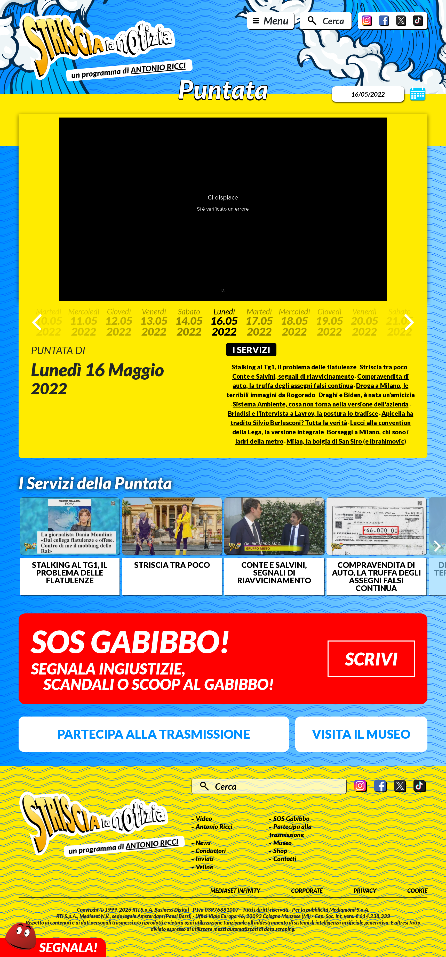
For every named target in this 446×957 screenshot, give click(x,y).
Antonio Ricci (214, 826)
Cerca (333, 20)
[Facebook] (384, 20)
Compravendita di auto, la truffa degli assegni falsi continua (376, 576)
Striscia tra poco (383, 367)
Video (204, 818)
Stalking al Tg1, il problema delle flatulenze (294, 367)
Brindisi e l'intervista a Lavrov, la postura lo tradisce (303, 413)
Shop (280, 850)
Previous (37, 322)
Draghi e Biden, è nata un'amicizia (366, 394)
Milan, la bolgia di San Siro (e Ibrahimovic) (346, 441)
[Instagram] (367, 20)
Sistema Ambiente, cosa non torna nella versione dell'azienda (321, 404)
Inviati (205, 858)
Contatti (284, 858)
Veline (204, 867)
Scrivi (371, 658)
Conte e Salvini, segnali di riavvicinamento (293, 376)
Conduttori (211, 850)
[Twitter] (401, 20)
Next (409, 322)
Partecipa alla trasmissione (153, 734)
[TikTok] (418, 20)
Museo (282, 842)
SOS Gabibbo (291, 818)
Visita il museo (361, 734)
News (203, 842)
